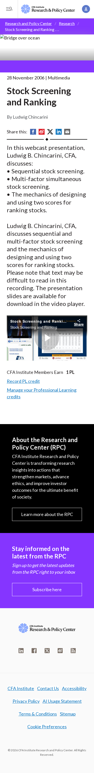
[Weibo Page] (60, 650)
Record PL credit (23, 381)
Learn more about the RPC (47, 514)
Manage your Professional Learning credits (41, 393)
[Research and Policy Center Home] (48, 8)
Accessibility (74, 688)
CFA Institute (21, 688)
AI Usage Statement (62, 701)
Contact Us (48, 688)
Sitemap (68, 714)
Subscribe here (47, 589)
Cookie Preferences (47, 726)
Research (67, 23)
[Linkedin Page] (21, 650)
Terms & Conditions (38, 714)
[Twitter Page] (47, 650)
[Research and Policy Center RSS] (73, 650)
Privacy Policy (26, 701)
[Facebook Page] (34, 650)
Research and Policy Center (28, 23)
